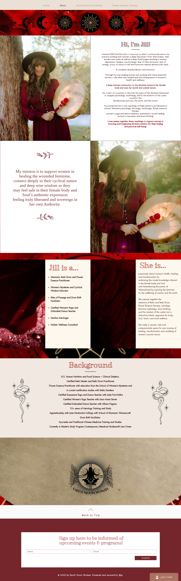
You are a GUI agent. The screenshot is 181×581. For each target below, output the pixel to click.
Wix (121, 575)
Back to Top (91, 515)
